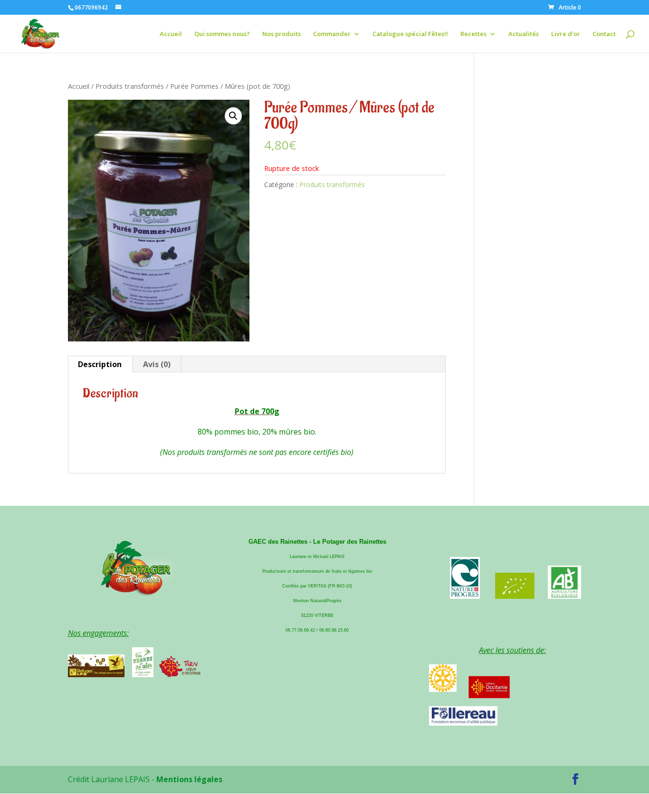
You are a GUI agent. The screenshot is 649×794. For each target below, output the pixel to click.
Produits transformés (129, 86)
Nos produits (281, 34)
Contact (604, 34)
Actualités (523, 34)
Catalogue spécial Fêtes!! (410, 34)
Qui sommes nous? (222, 34)
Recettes (473, 34)
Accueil (171, 34)
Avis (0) (157, 364)
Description (100, 364)
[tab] (100, 364)
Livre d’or (565, 34)
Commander (332, 34)
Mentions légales (189, 779)
